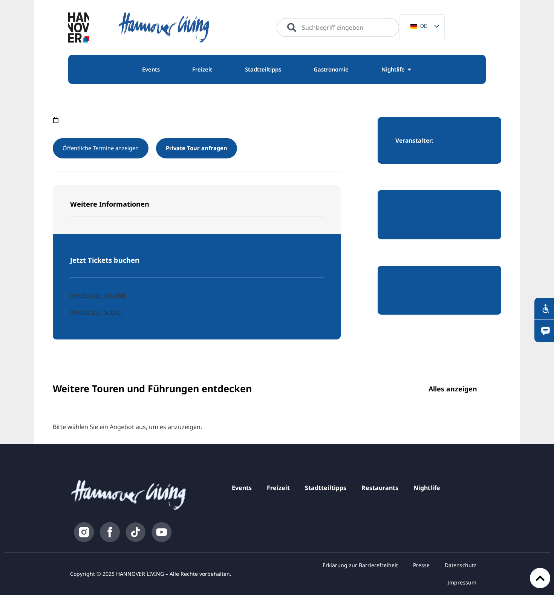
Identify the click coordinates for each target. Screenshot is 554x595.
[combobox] (338, 27)
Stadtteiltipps (325, 488)
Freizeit (278, 488)
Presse (421, 565)
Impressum (461, 582)
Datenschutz (460, 565)
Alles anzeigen (453, 388)
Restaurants (379, 488)
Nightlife (426, 488)
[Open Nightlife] (409, 69)
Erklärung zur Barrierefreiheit (360, 565)
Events (242, 488)
